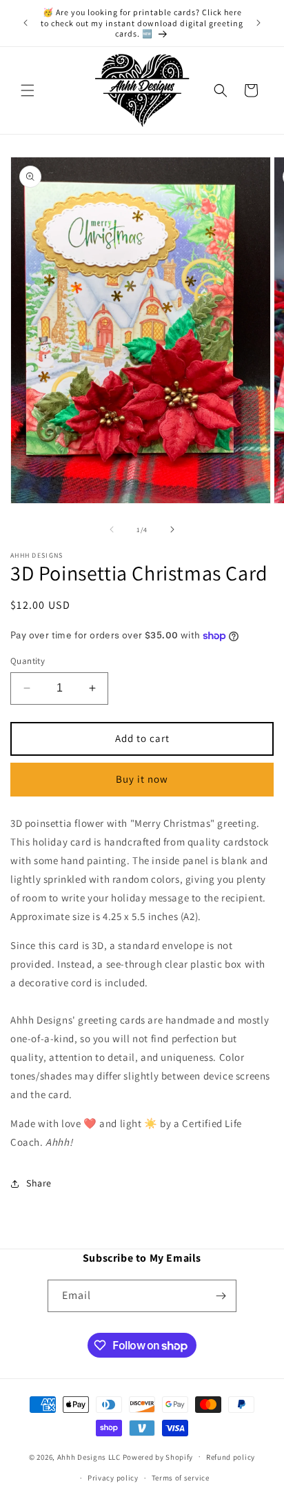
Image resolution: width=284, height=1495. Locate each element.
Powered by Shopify (158, 1456)
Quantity (27, 661)
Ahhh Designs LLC (89, 1456)
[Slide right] (172, 529)
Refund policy (230, 1457)
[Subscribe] (220, 1296)
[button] (27, 90)
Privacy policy (113, 1478)
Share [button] (39, 1183)
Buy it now (142, 778)
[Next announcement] (258, 23)
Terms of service (181, 1478)
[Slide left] (112, 529)
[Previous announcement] (25, 23)
